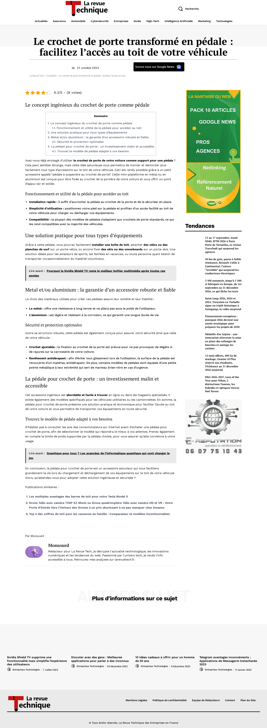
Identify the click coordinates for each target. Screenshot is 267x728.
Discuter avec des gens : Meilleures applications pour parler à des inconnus (100, 659)
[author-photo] (9, 670)
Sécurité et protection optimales (78, 141)
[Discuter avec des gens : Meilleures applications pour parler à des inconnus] (101, 631)
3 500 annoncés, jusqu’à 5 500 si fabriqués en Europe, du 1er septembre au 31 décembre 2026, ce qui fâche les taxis (223, 286)
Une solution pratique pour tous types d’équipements (87, 132)
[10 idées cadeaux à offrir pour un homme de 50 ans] (165, 631)
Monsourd (37, 536)
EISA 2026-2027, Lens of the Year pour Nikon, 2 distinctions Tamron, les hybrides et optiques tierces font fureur (222, 384)
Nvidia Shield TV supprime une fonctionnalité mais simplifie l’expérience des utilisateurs (37, 661)
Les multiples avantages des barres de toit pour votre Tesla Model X (78, 496)
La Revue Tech (37, 75)
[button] (187, 9)
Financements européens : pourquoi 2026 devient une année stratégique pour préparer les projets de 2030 (222, 321)
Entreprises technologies (26, 669)
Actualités (51, 75)
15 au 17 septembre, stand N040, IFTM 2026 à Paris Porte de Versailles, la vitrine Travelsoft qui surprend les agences (223, 245)
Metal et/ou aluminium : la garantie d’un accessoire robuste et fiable (98, 137)
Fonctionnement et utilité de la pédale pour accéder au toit (96, 128)
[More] (145, 529)
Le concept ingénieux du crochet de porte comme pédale (90, 123)
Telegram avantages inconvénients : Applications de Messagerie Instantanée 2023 (228, 661)
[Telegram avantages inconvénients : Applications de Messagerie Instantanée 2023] (229, 631)
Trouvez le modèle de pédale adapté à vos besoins (90, 151)
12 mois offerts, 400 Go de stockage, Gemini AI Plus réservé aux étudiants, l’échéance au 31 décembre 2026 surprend (221, 362)
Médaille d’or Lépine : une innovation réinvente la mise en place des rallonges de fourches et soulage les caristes (223, 341)
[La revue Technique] (37, 703)
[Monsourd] (34, 551)
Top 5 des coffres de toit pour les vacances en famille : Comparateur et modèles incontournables (99, 514)
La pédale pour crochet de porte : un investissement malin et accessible (101, 146)
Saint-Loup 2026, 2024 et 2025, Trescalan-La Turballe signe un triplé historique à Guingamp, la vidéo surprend (223, 304)
